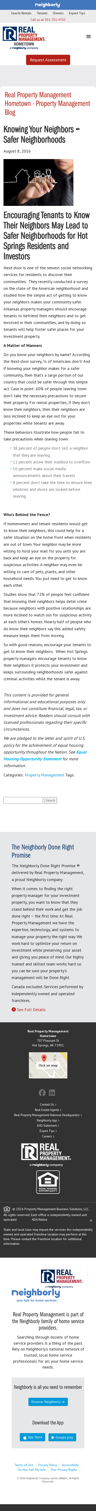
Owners (58, 13)
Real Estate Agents (47, 1110)
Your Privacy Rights (64, 1469)
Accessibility (70, 1465)
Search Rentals (21, 13)
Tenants (42, 13)
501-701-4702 (55, 20)
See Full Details (31, 1009)
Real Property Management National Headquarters (47, 1115)
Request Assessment (48, 59)
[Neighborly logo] (48, 5)
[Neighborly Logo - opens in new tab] (50, 1295)
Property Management (44, 775)
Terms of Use (23, 1465)
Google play (64, 1437)
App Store (34, 1437)
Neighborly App (47, 1120)
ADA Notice (39, 1219)
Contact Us (47, 1105)
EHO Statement (47, 1126)
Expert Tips (77, 13)
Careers (47, 1136)
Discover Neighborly (45, 1402)
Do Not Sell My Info (32, 1469)
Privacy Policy (47, 1465)
